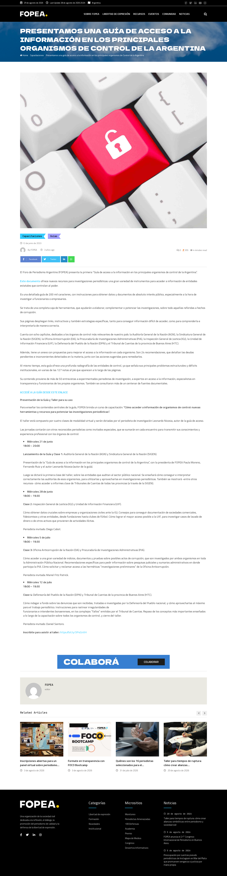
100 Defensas (132, 824)
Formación (94, 819)
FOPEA (49, 685)
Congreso (129, 843)
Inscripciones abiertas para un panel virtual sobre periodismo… (183, 763)
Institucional (95, 828)
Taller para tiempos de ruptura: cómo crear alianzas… (135, 763)
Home (25, 55)
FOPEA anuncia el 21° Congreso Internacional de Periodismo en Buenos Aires (183, 840)
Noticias (184, 14)
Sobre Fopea (91, 14)
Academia (130, 828)
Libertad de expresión (116, 14)
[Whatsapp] (71, 259)
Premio (128, 833)
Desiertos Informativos (136, 848)
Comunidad (169, 14)
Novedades (94, 824)
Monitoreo (130, 814)
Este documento (30, 281)
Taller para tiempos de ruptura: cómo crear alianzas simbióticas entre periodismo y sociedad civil (185, 822)
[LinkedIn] (64, 259)
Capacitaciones (37, 55)
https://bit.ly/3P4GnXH (73, 632)
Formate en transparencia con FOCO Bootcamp (38, 763)
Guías (53, 236)
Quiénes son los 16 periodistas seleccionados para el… (86, 763)
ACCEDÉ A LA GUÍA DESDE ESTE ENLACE (44, 392)
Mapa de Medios (133, 838)
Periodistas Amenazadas (137, 819)
